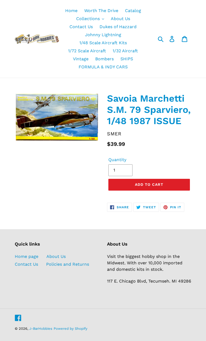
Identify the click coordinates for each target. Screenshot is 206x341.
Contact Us (26, 264)
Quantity (117, 159)
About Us (56, 256)
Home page (26, 256)
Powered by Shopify (70, 329)
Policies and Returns (67, 264)
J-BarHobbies (40, 329)
